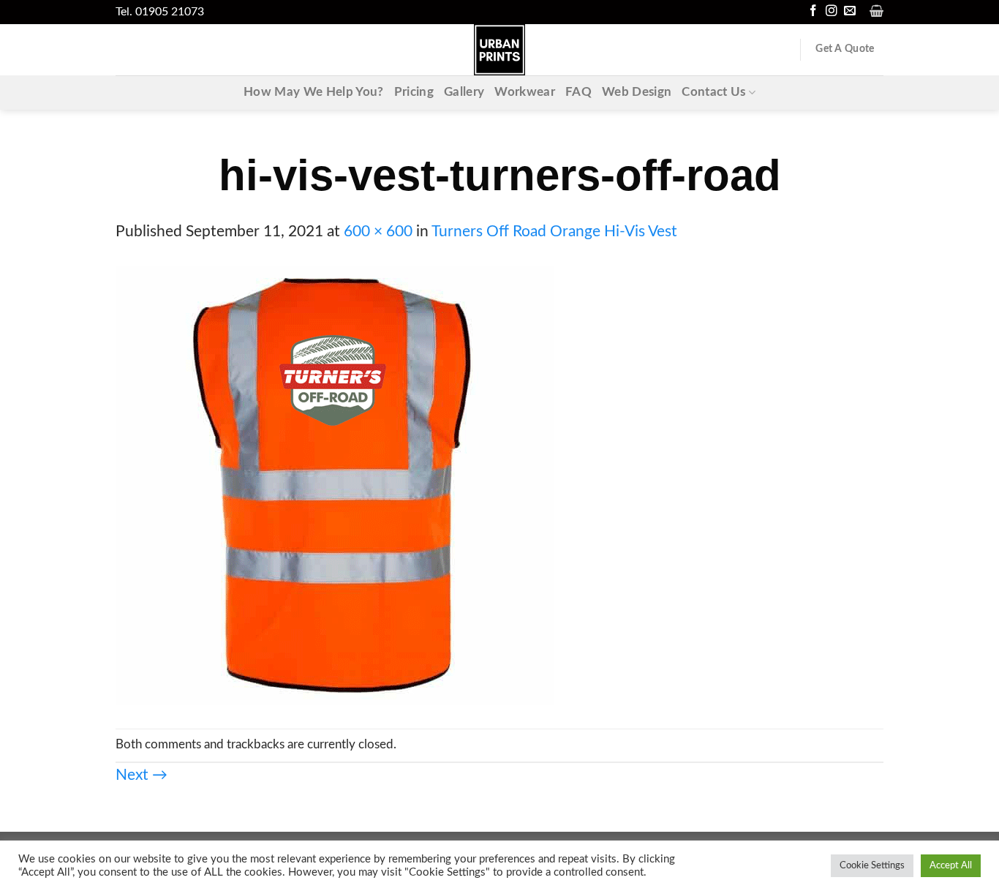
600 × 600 (378, 231)
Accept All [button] (951, 866)
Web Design (636, 92)
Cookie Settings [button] (872, 866)
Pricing (414, 92)
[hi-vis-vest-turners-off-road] (335, 485)
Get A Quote (844, 49)
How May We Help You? (314, 92)
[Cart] (876, 11)
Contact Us (713, 92)
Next (141, 775)
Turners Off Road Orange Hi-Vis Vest (554, 231)
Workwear (524, 92)
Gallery (464, 92)
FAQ (578, 92)
